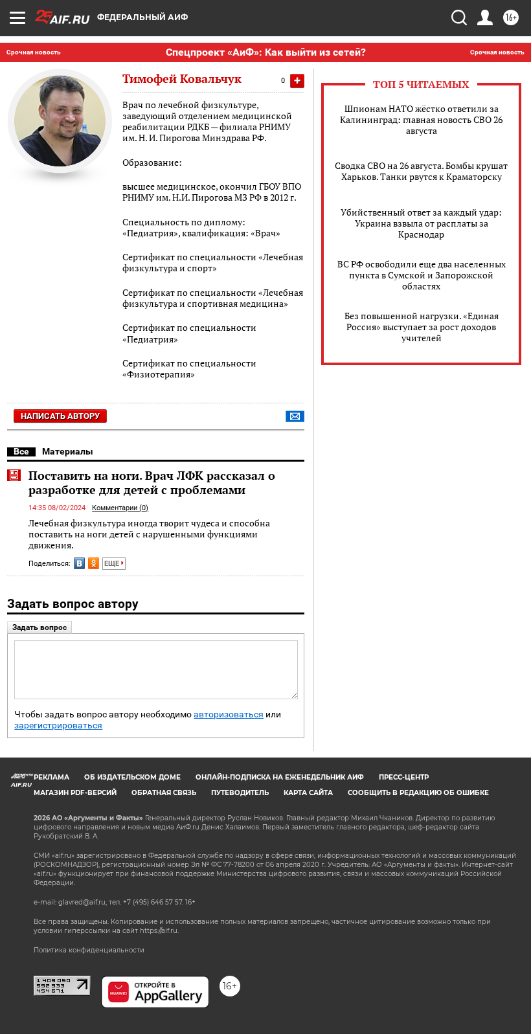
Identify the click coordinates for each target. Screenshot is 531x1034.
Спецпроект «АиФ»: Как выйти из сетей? (266, 52)
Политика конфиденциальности (89, 950)
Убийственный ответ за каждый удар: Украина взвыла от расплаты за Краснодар (421, 223)
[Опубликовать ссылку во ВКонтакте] (79, 563)
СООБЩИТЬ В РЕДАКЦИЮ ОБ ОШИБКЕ (418, 793)
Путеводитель (240, 793)
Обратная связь (163, 793)
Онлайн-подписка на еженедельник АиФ (280, 777)
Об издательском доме (132, 777)
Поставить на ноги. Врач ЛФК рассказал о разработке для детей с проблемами (151, 482)
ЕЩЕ (112, 563)
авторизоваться (229, 714)
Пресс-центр (404, 777)
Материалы (67, 451)
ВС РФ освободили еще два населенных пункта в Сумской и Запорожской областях (421, 274)
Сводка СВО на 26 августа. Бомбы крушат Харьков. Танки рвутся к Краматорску (421, 171)
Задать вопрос (39, 627)
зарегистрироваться (58, 725)
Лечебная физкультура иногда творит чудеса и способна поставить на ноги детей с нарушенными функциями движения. (149, 534)
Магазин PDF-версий (75, 793)
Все (21, 451)
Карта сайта (308, 793)
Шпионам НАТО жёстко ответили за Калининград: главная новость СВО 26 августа (421, 119)
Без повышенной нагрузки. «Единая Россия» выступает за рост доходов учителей (422, 326)
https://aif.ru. (159, 931)
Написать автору (60, 416)
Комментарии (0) (120, 508)
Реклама (51, 777)
